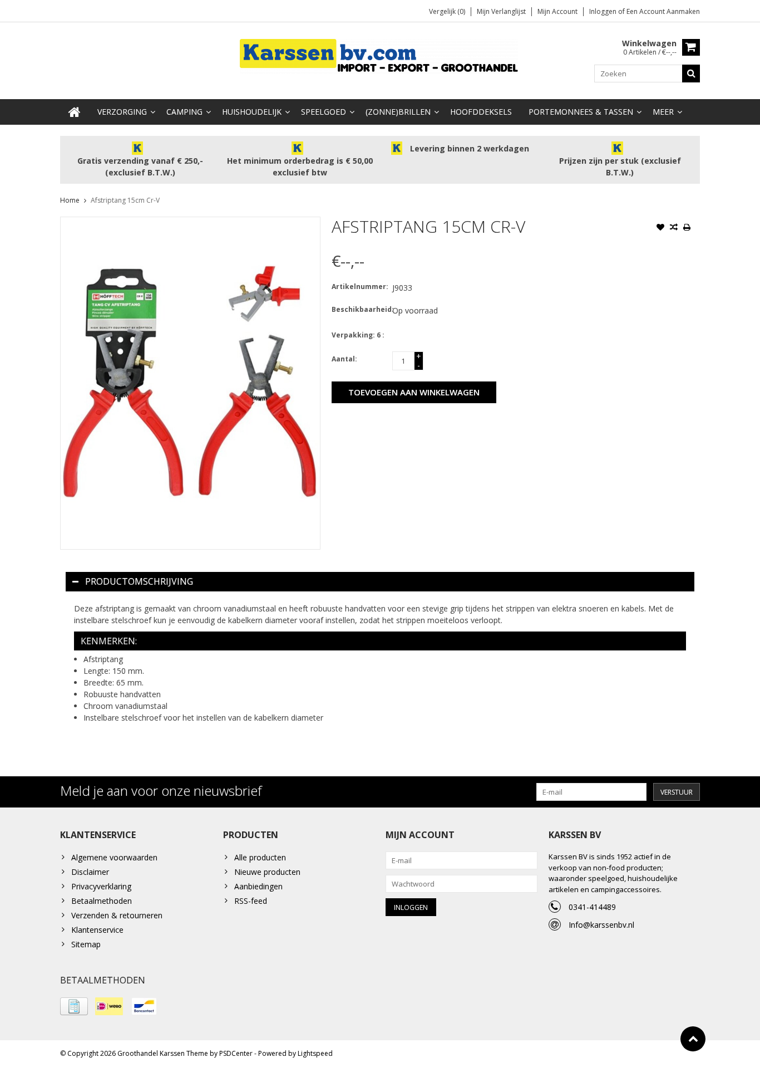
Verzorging (122, 111)
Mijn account (557, 11)
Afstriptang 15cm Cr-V (125, 200)
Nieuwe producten (267, 872)
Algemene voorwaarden (114, 857)
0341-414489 (592, 907)
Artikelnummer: (359, 286)
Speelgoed (323, 111)
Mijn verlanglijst (501, 11)
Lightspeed (315, 1053)
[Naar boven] (692, 1038)
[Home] (74, 112)
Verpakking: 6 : (358, 335)
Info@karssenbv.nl (601, 924)
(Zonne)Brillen (398, 111)
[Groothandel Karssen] (380, 55)
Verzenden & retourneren (116, 915)
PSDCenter (236, 1053)
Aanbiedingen (258, 886)
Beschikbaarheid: (359, 309)
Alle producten (260, 857)
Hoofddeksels (481, 111)
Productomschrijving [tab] (139, 581)
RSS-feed (250, 900)
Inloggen (603, 11)
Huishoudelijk (252, 111)
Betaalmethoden (101, 900)
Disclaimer (90, 872)
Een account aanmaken (663, 11)
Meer (663, 111)
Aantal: (344, 359)
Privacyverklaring (101, 886)
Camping (184, 111)
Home (70, 200)
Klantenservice (97, 929)
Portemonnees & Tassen (581, 111)
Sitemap (86, 944)
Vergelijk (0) (447, 11)
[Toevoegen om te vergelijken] (674, 228)
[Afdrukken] (687, 228)
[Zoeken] (691, 73)
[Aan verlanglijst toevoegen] (660, 228)
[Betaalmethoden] (74, 1006)
